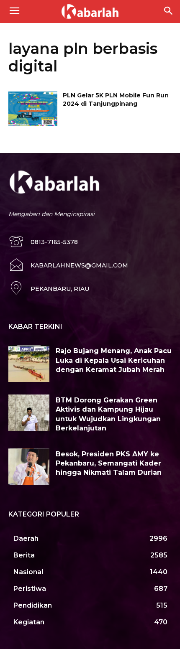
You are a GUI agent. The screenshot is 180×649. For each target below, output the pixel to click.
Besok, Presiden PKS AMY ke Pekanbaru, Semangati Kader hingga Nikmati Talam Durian (109, 463)
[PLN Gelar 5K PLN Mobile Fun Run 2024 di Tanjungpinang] (32, 109)
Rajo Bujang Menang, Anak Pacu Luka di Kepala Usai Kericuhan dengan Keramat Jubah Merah (114, 360)
